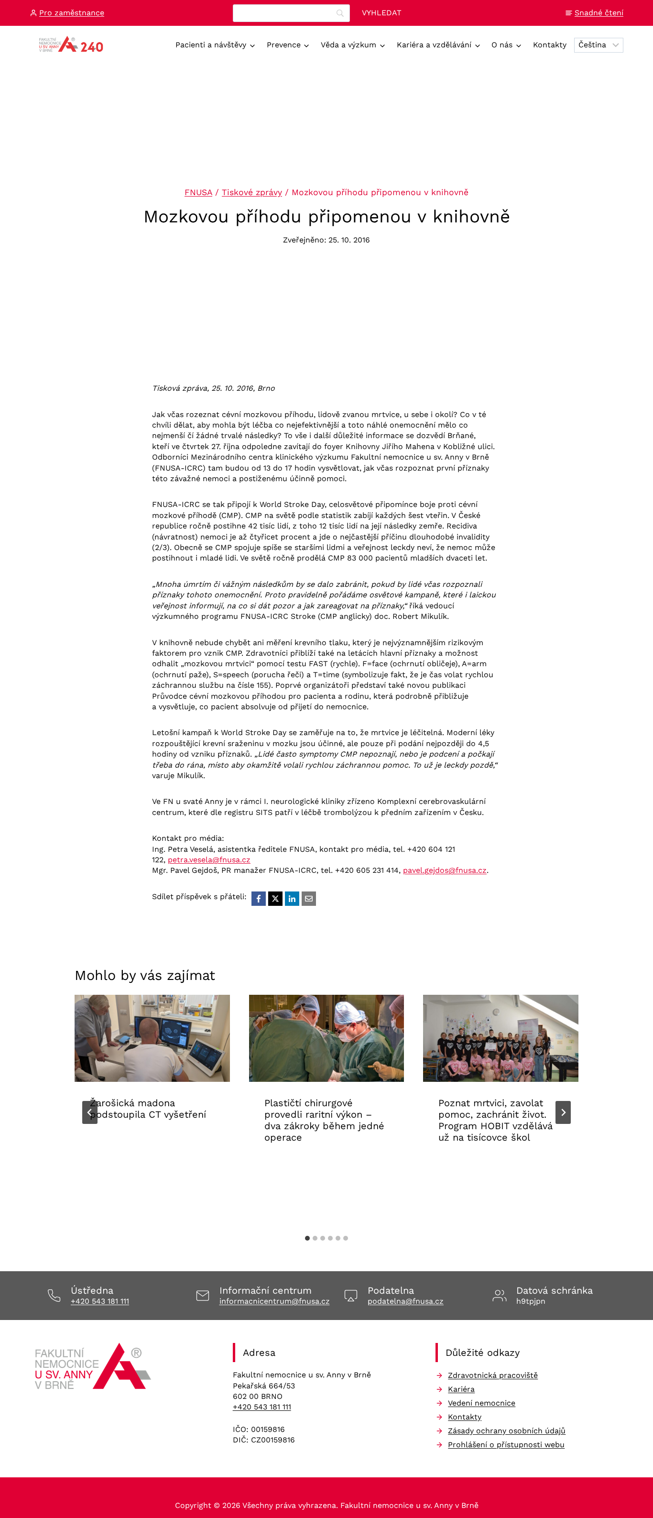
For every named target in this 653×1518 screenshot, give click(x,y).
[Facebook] (258, 898)
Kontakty (549, 44)
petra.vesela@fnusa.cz (209, 859)
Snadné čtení (599, 12)
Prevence (284, 44)
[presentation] (152, 1038)
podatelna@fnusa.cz (406, 1301)
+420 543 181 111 (100, 1301)
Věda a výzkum (348, 44)
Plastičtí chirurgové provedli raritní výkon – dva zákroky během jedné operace (324, 1121)
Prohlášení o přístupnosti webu (506, 1444)
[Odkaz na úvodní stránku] (94, 1369)
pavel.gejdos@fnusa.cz (445, 870)
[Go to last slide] (90, 1112)
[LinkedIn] (292, 898)
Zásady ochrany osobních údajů (507, 1430)
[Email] (309, 898)
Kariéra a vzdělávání (434, 44)
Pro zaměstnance (71, 12)
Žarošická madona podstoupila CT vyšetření (148, 1109)
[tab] (307, 1238)
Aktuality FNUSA (122, 1144)
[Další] (563, 1112)
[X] (275, 898)
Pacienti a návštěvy (210, 44)
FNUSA (198, 192)
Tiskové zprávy (252, 192)
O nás (501, 44)
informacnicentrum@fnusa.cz (274, 1301)
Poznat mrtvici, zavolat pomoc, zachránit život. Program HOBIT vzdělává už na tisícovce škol (495, 1121)
